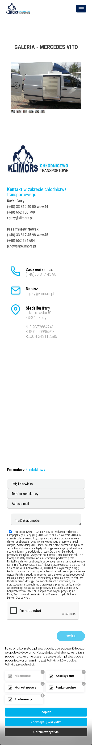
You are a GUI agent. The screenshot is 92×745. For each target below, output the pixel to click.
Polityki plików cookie (61, 660)
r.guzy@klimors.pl (40, 291)
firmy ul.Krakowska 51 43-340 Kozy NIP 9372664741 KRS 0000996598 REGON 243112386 (41, 322)
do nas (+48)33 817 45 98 (41, 272)
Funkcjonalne (66, 687)
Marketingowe (25, 687)
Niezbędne (23, 676)
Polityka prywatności (19, 664)
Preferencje (23, 699)
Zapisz (46, 712)
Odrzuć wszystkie (46, 732)
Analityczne (65, 676)
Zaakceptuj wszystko (46, 722)
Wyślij (70, 636)
